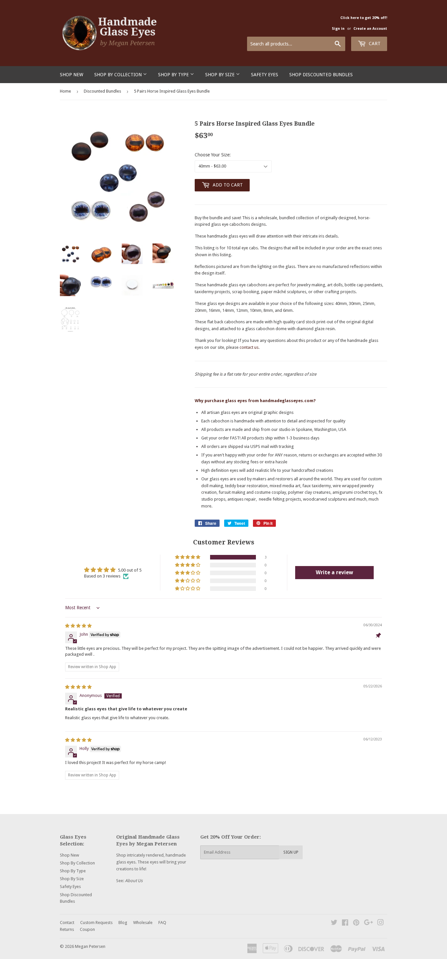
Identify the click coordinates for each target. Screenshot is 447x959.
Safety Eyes (264, 74)
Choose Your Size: (213, 154)
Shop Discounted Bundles (321, 74)
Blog (122, 922)
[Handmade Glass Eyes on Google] (368, 923)
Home (65, 91)
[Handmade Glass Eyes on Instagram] (380, 923)
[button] (188, 557)
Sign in (338, 29)
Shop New (71, 74)
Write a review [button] (334, 572)
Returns (67, 929)
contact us (249, 347)
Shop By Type (174, 74)
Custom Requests (96, 922)
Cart (374, 43)
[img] (78, 625)
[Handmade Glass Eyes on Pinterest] (356, 923)
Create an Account (370, 29)
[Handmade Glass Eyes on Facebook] (345, 923)
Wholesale (142, 922)
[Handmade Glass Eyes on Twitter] (334, 923)
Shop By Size (220, 74)
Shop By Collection (118, 74)
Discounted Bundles (102, 91)
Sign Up (290, 852)
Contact (67, 922)
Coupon (87, 929)
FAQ (162, 922)
